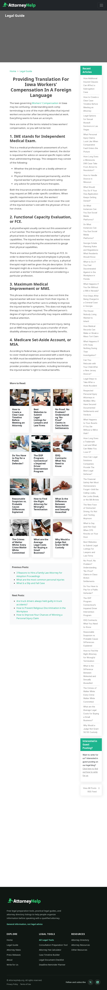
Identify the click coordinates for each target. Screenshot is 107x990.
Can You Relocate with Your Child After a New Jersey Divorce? (90, 367)
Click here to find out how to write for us (90, 772)
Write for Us (12, 964)
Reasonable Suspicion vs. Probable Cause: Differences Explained (19, 505)
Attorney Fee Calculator (50, 949)
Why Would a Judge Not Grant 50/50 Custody (62, 543)
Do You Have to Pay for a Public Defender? (19, 459)
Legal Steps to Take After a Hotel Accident (90, 382)
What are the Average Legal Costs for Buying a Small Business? (41, 546)
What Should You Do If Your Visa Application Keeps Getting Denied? (90, 194)
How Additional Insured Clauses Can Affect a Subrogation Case (90, 85)
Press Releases (14, 954)
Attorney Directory (80, 940)
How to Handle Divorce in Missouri (90, 179)
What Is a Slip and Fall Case (30, 583)
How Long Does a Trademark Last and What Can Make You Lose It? (90, 445)
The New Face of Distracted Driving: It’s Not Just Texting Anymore (90, 511)
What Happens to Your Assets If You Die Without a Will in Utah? (90, 426)
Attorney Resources (80, 944)
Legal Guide (26, 71)
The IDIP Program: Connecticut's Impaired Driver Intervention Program (41, 463)
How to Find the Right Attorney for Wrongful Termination (41, 504)
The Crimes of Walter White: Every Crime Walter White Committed (19, 546)
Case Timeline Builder (49, 954)
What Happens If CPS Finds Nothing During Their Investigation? (91, 348)
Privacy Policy (12, 984)
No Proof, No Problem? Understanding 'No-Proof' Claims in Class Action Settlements (62, 418)
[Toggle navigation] (101, 5)
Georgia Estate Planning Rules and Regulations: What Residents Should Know (91, 250)
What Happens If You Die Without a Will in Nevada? (91, 287)
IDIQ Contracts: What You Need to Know (61, 461)
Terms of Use (25, 984)
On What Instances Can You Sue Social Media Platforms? (90, 212)
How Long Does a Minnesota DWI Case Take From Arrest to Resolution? (90, 163)
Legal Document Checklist (51, 959)
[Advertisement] (53, 38)
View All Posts (89, 788)
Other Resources (79, 949)
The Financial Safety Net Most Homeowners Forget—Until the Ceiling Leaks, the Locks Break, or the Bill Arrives (91, 489)
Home (13, 71)
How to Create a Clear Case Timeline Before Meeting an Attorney (18, 417)
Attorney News (14, 949)
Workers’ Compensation (45, 103)
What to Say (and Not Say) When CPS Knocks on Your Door (90, 530)
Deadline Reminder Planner (52, 964)
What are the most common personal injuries (40, 579)
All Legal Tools (46, 940)
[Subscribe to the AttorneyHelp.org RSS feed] (97, 982)
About (9, 959)
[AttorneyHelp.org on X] (90, 982)
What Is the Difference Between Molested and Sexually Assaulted (62, 505)
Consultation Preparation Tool (53, 944)
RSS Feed (92, 791)
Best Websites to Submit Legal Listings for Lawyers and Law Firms (90, 549)
